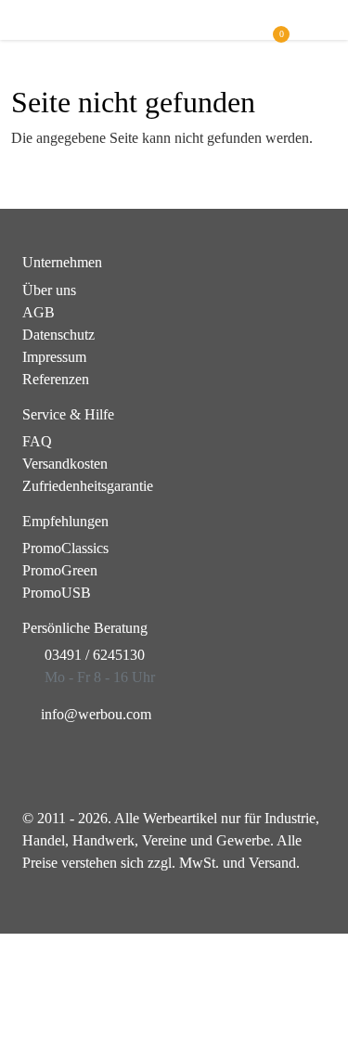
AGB (38, 312)
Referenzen (55, 379)
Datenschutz (58, 334)
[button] (317, 28)
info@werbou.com (96, 714)
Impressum (54, 357)
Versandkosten (65, 463)
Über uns (49, 290)
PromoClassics (65, 548)
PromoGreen (59, 570)
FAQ (37, 441)
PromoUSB (56, 592)
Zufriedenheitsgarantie (87, 486)
